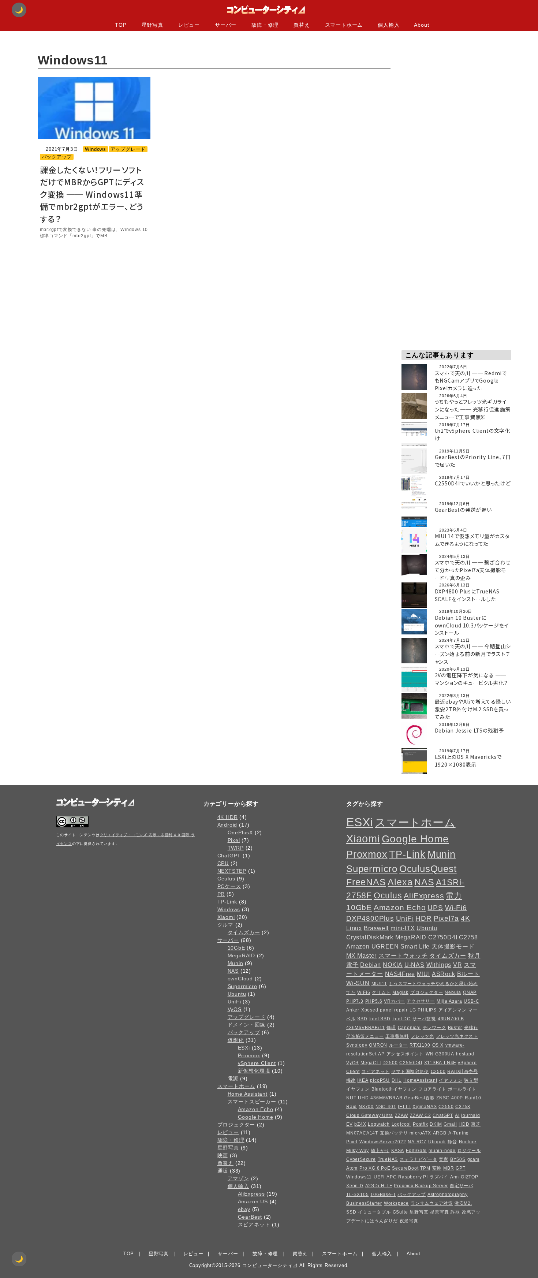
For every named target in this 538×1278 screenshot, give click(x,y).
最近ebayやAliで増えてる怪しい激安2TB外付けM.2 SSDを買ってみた (473, 709)
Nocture (468, 1141)
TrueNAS (388, 1159)
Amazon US (253, 1201)
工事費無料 (397, 1036)
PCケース (229, 886)
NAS (233, 971)
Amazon (358, 946)
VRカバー (394, 1001)
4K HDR (227, 817)
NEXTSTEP (231, 871)
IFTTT (404, 1106)
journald (470, 1115)
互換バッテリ (394, 1133)
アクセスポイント (405, 1054)
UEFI (379, 1177)
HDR (423, 918)
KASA (397, 1150)
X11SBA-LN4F (440, 1062)
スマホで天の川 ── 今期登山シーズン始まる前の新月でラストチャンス (473, 653)
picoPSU (380, 1080)
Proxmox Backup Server (421, 1185)
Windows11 (359, 1177)
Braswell (376, 928)
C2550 (445, 1106)
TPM (425, 1168)
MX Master (361, 955)
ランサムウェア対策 (432, 1203)
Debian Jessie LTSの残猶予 (469, 730)
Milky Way (357, 1150)
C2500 (438, 1071)
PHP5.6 (373, 1001)
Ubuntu (237, 994)
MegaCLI (370, 1062)
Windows (95, 149)
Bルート (468, 973)
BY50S (458, 1159)
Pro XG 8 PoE (375, 1168)
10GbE (236, 948)
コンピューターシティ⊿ (270, 1265)
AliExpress (251, 1194)
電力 (454, 895)
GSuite (400, 1212)
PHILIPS (427, 1010)
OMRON (378, 1045)
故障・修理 (230, 1140)
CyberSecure (361, 1159)
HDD (464, 1124)
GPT (460, 1168)
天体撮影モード (453, 946)
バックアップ (57, 157)
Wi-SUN (358, 983)
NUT (351, 1097)
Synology (356, 1045)
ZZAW (401, 1115)
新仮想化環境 (254, 1071)
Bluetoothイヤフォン (393, 1089)
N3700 (366, 1106)
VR (457, 964)
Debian (370, 964)
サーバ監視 (424, 1018)
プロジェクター (236, 1125)
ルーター (398, 1045)
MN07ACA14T (362, 1133)
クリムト (381, 992)
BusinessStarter (364, 1203)
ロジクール (469, 1150)
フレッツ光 (422, 1036)
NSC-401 (386, 1106)
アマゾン (238, 1178)
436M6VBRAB (386, 1097)
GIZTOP (469, 1177)
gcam (473, 1159)
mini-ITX (403, 928)
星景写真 (439, 1212)
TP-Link (227, 902)
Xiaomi (226, 917)
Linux (354, 928)
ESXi (244, 1048)
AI (457, 1115)
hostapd (465, 1054)
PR (221, 894)
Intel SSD (380, 1018)
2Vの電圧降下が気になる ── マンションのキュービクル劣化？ (471, 678)
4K (465, 918)
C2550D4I (410, 1062)
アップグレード (128, 149)
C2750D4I (442, 937)
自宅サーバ (461, 1185)
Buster (455, 1027)
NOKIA (393, 964)
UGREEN (385, 946)
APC (391, 1177)
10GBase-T (383, 1194)
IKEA (362, 1080)
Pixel (234, 840)
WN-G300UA (440, 1054)
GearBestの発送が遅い (463, 509)
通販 (222, 1171)
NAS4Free (400, 973)
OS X (438, 1045)
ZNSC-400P (449, 1097)
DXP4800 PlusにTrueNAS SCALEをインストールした (467, 595)
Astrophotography (447, 1194)
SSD (362, 1018)
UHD (363, 1097)
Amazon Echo (255, 1109)
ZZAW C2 (420, 1115)
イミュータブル (374, 1212)
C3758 (462, 1106)
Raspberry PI (413, 1177)
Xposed (369, 1010)
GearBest (250, 1217)
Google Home (255, 1117)
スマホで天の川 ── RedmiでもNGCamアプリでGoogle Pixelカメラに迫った (471, 380)
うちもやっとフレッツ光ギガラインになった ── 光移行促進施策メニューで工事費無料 (473, 409)
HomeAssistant (420, 1080)
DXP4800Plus (370, 918)
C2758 (468, 937)
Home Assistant (248, 1094)
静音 (452, 1141)
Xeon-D (354, 1185)
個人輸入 (238, 1186)
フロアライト (432, 1089)
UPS (435, 908)
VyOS (235, 1009)
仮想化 (236, 1040)
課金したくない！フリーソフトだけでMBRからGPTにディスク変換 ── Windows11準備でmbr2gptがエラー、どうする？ (92, 194)
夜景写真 (409, 1220)
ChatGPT (229, 855)
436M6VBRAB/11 (365, 1027)
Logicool (401, 1124)
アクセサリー (421, 1001)
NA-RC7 (417, 1141)
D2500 (389, 1062)
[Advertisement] (456, 146)
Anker (352, 1010)
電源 (233, 1078)
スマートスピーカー (252, 1101)
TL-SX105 (357, 1194)
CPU (223, 863)
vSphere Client (257, 1063)
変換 (437, 1168)
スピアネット (254, 1224)
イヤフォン (450, 1080)
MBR (448, 1168)
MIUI (423, 973)
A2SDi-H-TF (378, 1185)
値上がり (380, 1150)
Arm (454, 1177)
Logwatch (378, 1124)
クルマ (225, 925)
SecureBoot (405, 1168)
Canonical (409, 1027)
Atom (352, 1168)
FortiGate (416, 1150)
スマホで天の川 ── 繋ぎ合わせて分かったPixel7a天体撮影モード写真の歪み (473, 570)
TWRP (236, 848)
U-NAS (414, 964)
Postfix (420, 1124)
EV (349, 1124)
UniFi (234, 1002)
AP (381, 1054)
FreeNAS (366, 882)
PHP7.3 (354, 1001)
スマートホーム (236, 1086)
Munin (235, 963)
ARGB (440, 1133)
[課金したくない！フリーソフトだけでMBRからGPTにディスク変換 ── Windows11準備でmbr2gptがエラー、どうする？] (94, 108)
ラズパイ (439, 1177)
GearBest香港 (419, 1097)
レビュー (228, 1132)
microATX (420, 1133)
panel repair (394, 1010)
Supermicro (242, 986)
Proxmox (249, 1055)
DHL (396, 1080)
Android (227, 825)
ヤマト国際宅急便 (410, 1071)
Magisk (400, 992)
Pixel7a (446, 918)
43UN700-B (451, 1018)
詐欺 (455, 1212)
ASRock (443, 973)
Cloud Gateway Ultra (369, 1115)
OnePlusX (240, 832)
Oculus (226, 879)
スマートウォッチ (402, 955)
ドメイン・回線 (247, 1025)
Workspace (396, 1203)
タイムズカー (244, 932)
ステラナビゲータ (418, 1159)
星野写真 (228, 1148)
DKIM (436, 1124)
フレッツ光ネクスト (457, 1036)
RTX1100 (420, 1045)
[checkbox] (19, 1259)
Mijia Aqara (449, 1001)
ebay (244, 1209)
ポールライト (462, 1089)
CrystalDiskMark (369, 937)
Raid (351, 1106)
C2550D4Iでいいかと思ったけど (473, 483)
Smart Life (415, 946)
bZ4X (360, 1124)
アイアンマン (452, 1010)
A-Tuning (458, 1133)
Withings (438, 964)
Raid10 (473, 1097)
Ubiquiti (437, 1141)
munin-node (442, 1150)
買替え (225, 1163)
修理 (391, 1027)
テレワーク (434, 1027)
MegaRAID (241, 955)
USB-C (471, 1001)
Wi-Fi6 (456, 908)
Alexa (400, 882)
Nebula (453, 992)
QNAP (470, 992)
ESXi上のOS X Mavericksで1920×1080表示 (468, 760)
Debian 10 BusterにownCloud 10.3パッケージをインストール (472, 625)
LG (413, 1010)
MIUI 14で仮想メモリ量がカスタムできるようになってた (472, 539)
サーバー (228, 940)
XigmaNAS (424, 1106)
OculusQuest (428, 869)
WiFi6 (363, 992)
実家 (443, 1159)
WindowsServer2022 (382, 1141)
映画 (222, 1155)
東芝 (476, 1124)
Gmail (450, 1124)
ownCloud (240, 978)
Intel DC (401, 1018)
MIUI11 (379, 983)
